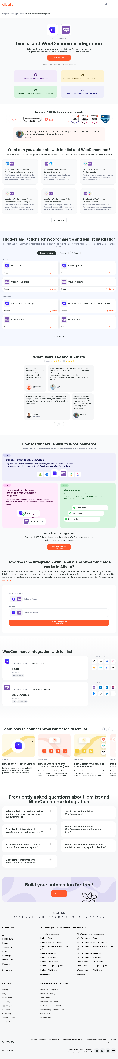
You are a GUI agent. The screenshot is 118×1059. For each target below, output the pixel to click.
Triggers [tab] (63, 253)
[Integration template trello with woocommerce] (20, 171)
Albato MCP (45, 1014)
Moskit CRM (7, 960)
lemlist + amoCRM (48, 957)
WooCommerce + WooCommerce (92, 942)
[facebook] (96, 1050)
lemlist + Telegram (48, 953)
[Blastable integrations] (113, 661)
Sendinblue (7, 947)
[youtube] (108, 1050)
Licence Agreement (38, 1039)
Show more (59, 220)
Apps (16, 14)
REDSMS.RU (8, 939)
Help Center (7, 998)
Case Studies (45, 998)
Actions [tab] (75, 253)
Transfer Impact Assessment (96, 1039)
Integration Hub (7, 14)
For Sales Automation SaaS (50, 1006)
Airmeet (5, 935)
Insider (5, 943)
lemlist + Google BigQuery (51, 966)
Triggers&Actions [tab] (47, 253)
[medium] (113, 1050)
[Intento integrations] (113, 693)
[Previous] (56, 424)
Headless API (45, 1018)
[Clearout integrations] (94, 667)
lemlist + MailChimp (48, 970)
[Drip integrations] (113, 667)
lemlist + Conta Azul (49, 961)
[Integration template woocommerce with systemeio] (59, 171)
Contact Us (112, 1043)
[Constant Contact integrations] (107, 667)
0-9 (15, 917)
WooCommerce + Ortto (87, 938)
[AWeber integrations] (107, 661)
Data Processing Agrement (72, 1039)
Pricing (5, 990)
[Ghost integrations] (100, 693)
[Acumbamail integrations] (100, 661)
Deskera (6, 964)
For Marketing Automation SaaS (52, 1010)
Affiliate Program (9, 1018)
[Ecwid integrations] (100, 687)
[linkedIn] (102, 1050)
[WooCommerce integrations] (94, 687)
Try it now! (52, 273)
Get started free (59, 547)
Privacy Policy (54, 1039)
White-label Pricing (47, 994)
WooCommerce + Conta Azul (90, 961)
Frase (4, 951)
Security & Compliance (49, 1002)
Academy (6, 1002)
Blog (4, 994)
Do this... (12, 607)
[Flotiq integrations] (94, 693)
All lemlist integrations (49, 934)
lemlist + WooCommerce (51, 942)
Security (113, 1039)
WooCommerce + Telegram (89, 953)
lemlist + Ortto (46, 938)
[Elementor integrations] (113, 687)
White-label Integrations (49, 990)
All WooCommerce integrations (90, 934)
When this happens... (17, 593)
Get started (59, 893)
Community (6, 1014)
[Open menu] (113, 4)
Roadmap (6, 1010)
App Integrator (8, 1006)
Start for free (59, 57)
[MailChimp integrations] (94, 661)
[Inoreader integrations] (107, 693)
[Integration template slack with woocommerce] (98, 171)
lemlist (22, 14)
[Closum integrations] (100, 667)
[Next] (61, 424)
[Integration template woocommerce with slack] (98, 201)
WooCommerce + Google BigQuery (92, 966)
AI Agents (6, 1022)
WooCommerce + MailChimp (89, 970)
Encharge (6, 955)
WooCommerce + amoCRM (89, 957)
